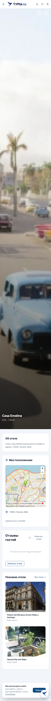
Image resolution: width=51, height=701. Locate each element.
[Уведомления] (37, 4)
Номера (24, 430)
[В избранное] (40, 13)
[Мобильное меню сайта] (3, 4)
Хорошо (39, 690)
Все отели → (40, 577)
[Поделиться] (46, 13)
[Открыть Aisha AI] (44, 694)
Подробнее (10, 694)
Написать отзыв (38, 537)
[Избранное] (42, 4)
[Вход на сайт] (47, 4)
